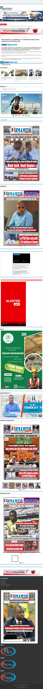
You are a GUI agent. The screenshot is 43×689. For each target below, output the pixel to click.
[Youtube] (22, 589)
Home (2, 26)
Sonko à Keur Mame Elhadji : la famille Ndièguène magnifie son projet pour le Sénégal (7, 78)
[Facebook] (20, 589)
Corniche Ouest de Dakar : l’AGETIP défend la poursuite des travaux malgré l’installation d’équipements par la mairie (21, 78)
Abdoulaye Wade (4, 64)
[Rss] (19, 589)
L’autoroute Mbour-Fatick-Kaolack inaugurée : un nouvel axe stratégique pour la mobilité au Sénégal (35, 78)
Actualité (4, 26)
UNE (9, 64)
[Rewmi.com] (6, 8)
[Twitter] (21, 589)
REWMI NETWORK (26, 588)
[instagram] (23, 589)
